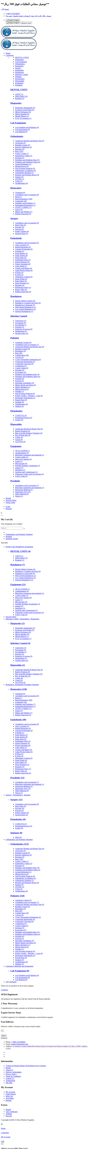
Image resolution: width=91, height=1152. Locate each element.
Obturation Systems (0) (23, 277)
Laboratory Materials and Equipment (19, 966)
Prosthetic (19, 85)
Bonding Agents (12, 539)
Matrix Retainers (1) (22, 387)
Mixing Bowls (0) (22, 166)
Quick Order (10, 502)
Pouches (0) (19, 327)
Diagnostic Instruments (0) (25, 108)
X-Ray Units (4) (21, 476)
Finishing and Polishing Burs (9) (27, 160)
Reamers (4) (19, 285)
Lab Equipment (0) (19, 971)
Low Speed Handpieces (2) (25, 309)
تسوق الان (5, 9)
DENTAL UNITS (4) (20, 551)
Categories (10, 55)
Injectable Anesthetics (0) (24, 383)
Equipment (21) (18, 584)
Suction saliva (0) (21, 333)
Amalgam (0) (20, 193)
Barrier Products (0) (22, 431)
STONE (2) (19, 179)
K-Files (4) (19, 275)
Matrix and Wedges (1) (23, 212)
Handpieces (19, 72)
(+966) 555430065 (13, 14)
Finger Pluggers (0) (22, 262)
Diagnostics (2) (17, 623)
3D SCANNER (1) (22, 451)
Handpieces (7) (17, 564)
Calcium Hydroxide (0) (24, 249)
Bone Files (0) (20, 225)
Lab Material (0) (21, 132)
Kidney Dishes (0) (22, 231)
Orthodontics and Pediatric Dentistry (19, 534)
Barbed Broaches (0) (23, 247)
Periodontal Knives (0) (23, 418)
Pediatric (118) (17, 896)
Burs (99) (18, 353)
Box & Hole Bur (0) (22, 435)
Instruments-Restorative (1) (25, 205)
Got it (4, 1036)
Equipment (19, 83)
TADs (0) (18, 181)
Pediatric (18, 77)
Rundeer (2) (19, 98)
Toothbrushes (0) (21, 183)
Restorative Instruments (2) (25, 398)
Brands (8, 498)
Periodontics (19, 79)
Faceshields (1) (20, 325)
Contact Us (10, 1078)
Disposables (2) (17, 665)
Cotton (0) (19, 437)
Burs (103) (19, 151)
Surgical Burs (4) (21, 234)
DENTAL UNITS (22, 57)
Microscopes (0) (21, 464)
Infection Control (21, 74)
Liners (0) (19, 210)
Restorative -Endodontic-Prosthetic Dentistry (22, 685)
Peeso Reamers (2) (22, 283)
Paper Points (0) (21, 279)
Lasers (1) (19, 461)
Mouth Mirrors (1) (22, 116)
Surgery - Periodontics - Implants (18, 795)
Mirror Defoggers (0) (23, 112)
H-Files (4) (19, 273)
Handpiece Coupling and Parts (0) (28, 303)
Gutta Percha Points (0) (24, 270)
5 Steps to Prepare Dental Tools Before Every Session (26, 1066)
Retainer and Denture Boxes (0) (27, 175)
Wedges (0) (19, 406)
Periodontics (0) (18, 819)
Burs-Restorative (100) (23, 199)
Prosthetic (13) (17, 777)
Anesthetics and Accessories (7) (27, 345)
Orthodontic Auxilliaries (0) (25, 171)
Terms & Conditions (13, 1076)
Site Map (9, 1083)
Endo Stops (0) (20, 258)
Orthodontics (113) (19, 844)
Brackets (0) (19, 149)
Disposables (19, 81)
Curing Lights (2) (21, 457)
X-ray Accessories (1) (23, 118)
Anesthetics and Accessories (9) (27, 243)
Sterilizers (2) (20, 470)
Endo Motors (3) (21, 253)
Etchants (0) (19, 158)
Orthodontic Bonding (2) (24, 173)
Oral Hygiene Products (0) (25, 168)
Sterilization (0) (21, 331)
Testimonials (10, 1081)
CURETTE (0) (21, 416)
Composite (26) (21, 201)
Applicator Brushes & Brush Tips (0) (29, 429)
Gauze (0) (19, 440)
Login (8, 507)
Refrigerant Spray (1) (23, 287)
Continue (4, 990)
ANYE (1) (19, 94)
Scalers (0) (19, 420)
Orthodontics (20, 64)
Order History (11, 1094)
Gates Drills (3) (21, 266)
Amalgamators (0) (22, 453)
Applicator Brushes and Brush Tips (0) (29, 141)
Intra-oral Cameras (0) (23, 459)
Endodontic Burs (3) (22, 260)
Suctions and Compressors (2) (26, 472)
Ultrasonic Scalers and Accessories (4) (29, 474)
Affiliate (9, 1114)
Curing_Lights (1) (22, 154)
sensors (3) (19, 468)
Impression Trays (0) (23, 492)
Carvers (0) (19, 357)
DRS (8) (18, 837)
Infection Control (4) (20, 643)
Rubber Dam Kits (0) (23, 214)
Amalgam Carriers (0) (23, 342)
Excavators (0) (20, 372)
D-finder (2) (19, 251)
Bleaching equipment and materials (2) (29, 455)
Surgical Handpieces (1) (24, 311)
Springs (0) (19, 177)
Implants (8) (16, 833)
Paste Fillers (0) (21, 281)
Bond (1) (18, 197)
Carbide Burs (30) (22, 355)
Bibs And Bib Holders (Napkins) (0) (28, 433)
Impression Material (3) (24, 490)
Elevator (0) (19, 227)
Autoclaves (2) (20, 321)
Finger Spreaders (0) (22, 264)
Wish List (9, 1096)
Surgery (18, 68)
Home (8, 53)
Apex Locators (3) (22, 245)
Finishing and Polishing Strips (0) (27, 162)
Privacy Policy (11, 1074)
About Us (9, 1070)
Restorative (19, 66)
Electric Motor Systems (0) (25, 301)
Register (9, 509)
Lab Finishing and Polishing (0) (27, 127)
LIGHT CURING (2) (23, 207)
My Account (10, 1092)
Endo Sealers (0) (21, 256)
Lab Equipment (21, 62)
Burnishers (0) (20, 351)
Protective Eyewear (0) (23, 329)
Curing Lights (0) (21, 368)
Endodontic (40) (18, 719)
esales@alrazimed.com (19, 1044)
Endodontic (19, 70)
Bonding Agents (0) (22, 145)
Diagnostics (19, 60)
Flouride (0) (19, 379)
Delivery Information (13, 1072)
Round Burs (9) (21, 400)
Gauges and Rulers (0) (23, 268)
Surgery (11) (16, 799)
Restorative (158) (18, 689)
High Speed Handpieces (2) (25, 307)
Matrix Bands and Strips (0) (25, 385)
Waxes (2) (19, 496)
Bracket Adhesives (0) (23, 147)
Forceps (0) (19, 229)
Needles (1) (19, 391)
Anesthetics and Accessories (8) (27, 195)
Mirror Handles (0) (22, 114)
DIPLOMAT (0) (21, 96)
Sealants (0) (19, 402)
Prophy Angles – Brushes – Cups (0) (29, 396)
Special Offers (11, 500)
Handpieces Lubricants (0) (25, 305)
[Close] (2, 515)
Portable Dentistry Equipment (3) (27, 466)
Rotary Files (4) (21, 290)
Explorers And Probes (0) (24, 110)
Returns (8, 1100)
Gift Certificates (12, 1112)
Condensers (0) (21, 366)
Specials (9, 1116)
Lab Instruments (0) (22, 130)
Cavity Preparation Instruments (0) (28, 360)
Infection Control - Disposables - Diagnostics (22, 619)
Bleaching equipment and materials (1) (29, 488)
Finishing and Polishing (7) (25, 203)
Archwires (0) (20, 143)
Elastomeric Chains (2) (23, 156)
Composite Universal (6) (24, 364)
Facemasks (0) (20, 323)
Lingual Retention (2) (23, 164)
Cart (2, 1141)
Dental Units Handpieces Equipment (19, 547)
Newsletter (10, 1098)
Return (8, 1068)
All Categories (11, 982)
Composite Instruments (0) (25, 362)
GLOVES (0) (20, 442)
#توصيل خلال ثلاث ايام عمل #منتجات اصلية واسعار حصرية (28, 16)
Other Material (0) (22, 494)
